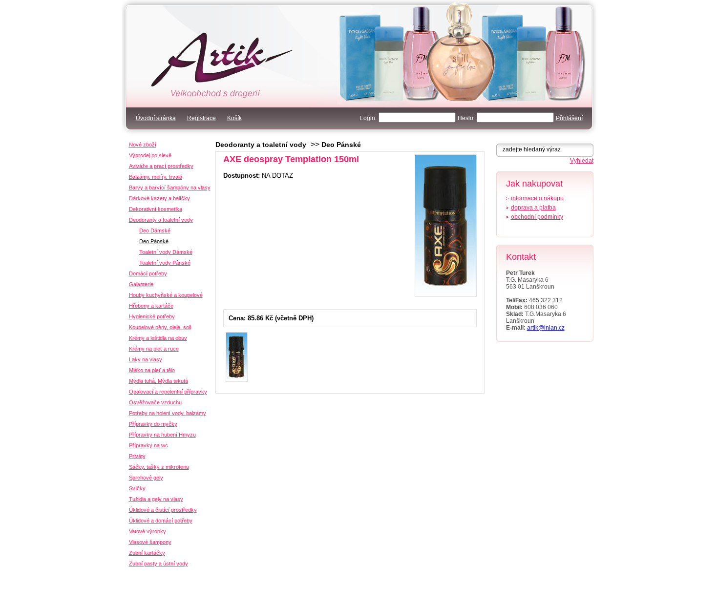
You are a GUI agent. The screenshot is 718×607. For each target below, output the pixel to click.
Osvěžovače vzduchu (155, 402)
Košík (234, 118)
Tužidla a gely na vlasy (156, 499)
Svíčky (137, 488)
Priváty (137, 456)
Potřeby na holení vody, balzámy (167, 413)
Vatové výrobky (147, 531)
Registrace (201, 118)
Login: (368, 118)
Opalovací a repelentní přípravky (168, 392)
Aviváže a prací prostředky (161, 166)
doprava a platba (533, 207)
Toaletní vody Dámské (165, 252)
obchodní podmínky (537, 216)
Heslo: (466, 118)
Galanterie (141, 284)
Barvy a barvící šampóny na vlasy (170, 187)
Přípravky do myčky (153, 424)
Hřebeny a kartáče (151, 306)
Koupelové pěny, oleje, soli (160, 327)
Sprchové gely (146, 478)
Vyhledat (581, 160)
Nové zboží (142, 144)
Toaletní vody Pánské (164, 263)
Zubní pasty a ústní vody (158, 563)
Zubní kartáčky (147, 553)
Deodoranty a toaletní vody (260, 144)
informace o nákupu (537, 198)
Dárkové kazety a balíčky (159, 198)
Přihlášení (569, 118)
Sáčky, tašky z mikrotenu (159, 467)
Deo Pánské (341, 144)
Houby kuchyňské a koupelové (166, 295)
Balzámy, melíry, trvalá (155, 177)
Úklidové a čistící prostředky (163, 510)
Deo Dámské (154, 230)
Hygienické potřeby (152, 316)
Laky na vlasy (145, 359)
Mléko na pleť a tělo (152, 370)
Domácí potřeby (148, 273)
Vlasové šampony (150, 542)
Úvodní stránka (156, 118)
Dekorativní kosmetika (155, 209)
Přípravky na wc (148, 445)
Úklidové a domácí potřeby (160, 520)
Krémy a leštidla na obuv (158, 338)
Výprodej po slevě (150, 155)
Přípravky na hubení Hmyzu (162, 435)
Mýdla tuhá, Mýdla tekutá (158, 381)
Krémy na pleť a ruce (154, 349)
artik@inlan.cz (546, 327)
